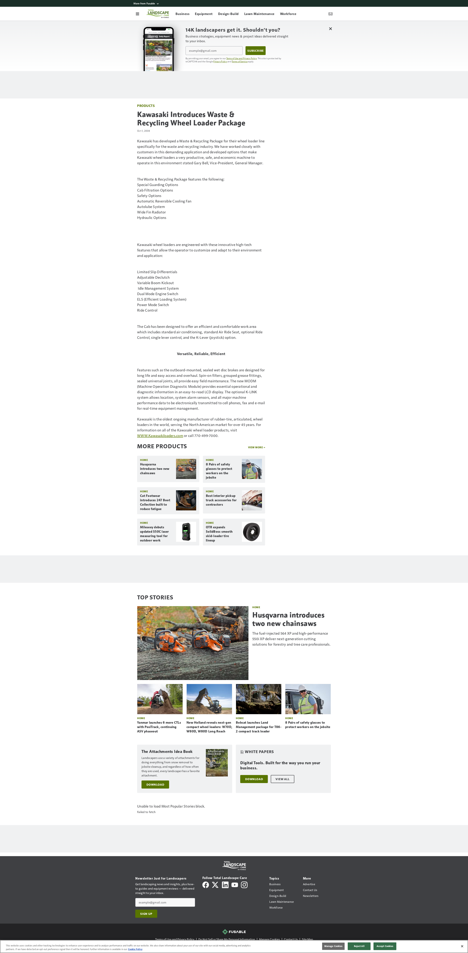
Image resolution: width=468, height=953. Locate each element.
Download (155, 784)
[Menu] (137, 13)
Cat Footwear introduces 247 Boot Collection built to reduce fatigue (155, 502)
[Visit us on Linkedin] (225, 884)
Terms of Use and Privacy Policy (241, 58)
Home (144, 459)
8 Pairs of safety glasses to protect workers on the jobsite (219, 471)
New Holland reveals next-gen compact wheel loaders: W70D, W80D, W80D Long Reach (209, 727)
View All (282, 779)
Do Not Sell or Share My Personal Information (226, 939)
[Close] (462, 946)
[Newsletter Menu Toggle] (330, 13)
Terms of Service (240, 61)
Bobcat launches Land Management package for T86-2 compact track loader (259, 727)
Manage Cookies (269, 939)
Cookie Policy (135, 949)
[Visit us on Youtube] (234, 884)
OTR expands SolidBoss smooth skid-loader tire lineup (219, 533)
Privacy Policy (220, 61)
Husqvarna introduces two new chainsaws (154, 468)
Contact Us (291, 939)
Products (146, 105)
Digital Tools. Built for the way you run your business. (280, 765)
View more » (256, 447)
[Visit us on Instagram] (244, 884)
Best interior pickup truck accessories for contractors (221, 500)
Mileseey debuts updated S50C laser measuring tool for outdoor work (154, 533)
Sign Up (146, 914)
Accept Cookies (385, 946)
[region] (234, 946)
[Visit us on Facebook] (205, 884)
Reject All (359, 946)
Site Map (307, 939)
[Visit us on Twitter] (215, 884)
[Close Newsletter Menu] (330, 28)
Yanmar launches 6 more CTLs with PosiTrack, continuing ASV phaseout (159, 727)
